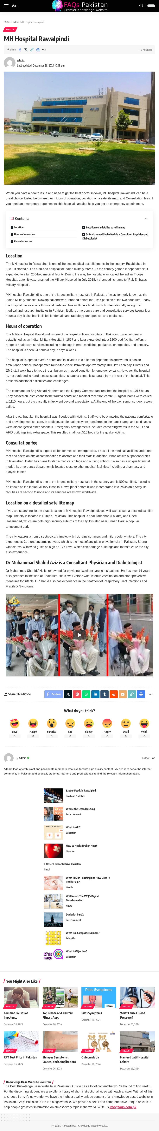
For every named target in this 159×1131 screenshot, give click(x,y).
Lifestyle (70, 851)
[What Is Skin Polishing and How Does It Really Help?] (53, 883)
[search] (141, 6)
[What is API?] (53, 832)
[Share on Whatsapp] (86, 694)
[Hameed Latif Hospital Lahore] (137, 1041)
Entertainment (73, 814)
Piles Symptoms (91, 1013)
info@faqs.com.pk (123, 1107)
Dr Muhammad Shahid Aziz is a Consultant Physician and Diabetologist (115, 236)
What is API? (73, 827)
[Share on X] (26, 50)
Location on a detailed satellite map (105, 227)
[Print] (38, 50)
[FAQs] (79, 6)
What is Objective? (76, 951)
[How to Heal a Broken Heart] (53, 851)
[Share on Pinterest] (77, 694)
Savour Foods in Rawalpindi (81, 790)
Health (10, 29)
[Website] (153, 758)
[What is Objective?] (53, 956)
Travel (47, 869)
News (69, 905)
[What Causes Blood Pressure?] (137, 997)
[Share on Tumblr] (104, 694)
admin (20, 60)
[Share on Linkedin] (95, 694)
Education (71, 832)
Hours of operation (24, 234)
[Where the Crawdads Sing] (53, 814)
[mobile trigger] (7, 5)
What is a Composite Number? (82, 932)
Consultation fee (23, 241)
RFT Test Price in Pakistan (20, 1057)
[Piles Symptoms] (98, 997)
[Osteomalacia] (98, 1041)
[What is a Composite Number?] (53, 938)
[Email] (123, 694)
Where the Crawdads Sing (80, 808)
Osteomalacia (90, 1057)
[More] (44, 50)
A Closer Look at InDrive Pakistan (62, 864)
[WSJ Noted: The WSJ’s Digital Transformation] (53, 901)
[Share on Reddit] (114, 694)
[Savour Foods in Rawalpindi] (53, 795)
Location (18, 227)
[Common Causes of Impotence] (21, 997)
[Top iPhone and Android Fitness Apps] (60, 997)
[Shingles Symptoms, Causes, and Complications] (60, 1041)
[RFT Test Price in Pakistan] (21, 1041)
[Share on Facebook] (19, 50)
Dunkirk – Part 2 (75, 914)
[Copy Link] (32, 50)
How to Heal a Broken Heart (81, 845)
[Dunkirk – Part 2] (53, 919)
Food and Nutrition (75, 796)
